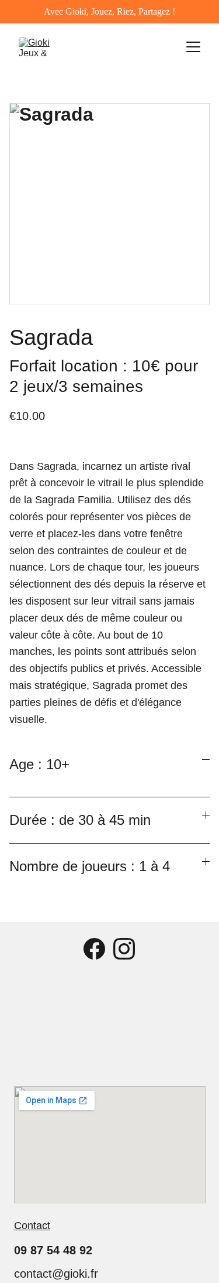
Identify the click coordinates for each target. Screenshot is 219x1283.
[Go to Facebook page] (94, 949)
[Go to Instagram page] (124, 949)
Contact (32, 1225)
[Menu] (193, 47)
